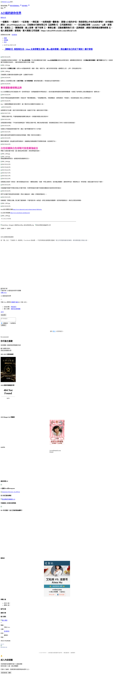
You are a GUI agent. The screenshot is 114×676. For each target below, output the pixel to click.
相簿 (5, 38)
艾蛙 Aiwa (4, 292)
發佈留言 (3, 325)
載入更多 (3, 315)
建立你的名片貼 (4, 647)
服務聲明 (73, 652)
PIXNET (44, 652)
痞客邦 (13, 302)
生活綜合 (14, 34)
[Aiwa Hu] (1, 645)
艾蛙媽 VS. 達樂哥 (6, 228)
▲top (2, 311)
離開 (10, 672)
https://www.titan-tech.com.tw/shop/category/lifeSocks (27, 209)
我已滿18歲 (4, 672)
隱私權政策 (66, 652)
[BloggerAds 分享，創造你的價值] (57, 425)
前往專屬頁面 (57, 432)
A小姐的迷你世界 (11, 12)
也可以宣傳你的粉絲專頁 (7, 237)
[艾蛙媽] (17, 225)
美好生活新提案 (15, 309)
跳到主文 (3, 17)
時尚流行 (13, 307)
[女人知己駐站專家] (43, 225)
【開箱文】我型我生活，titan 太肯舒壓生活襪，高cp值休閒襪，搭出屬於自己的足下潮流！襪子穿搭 (48, 49)
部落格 (6, 40)
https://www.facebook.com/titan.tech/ (20, 213)
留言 (17, 302)
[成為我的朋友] (10, 492)
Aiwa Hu (2, 644)
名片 (5, 42)
